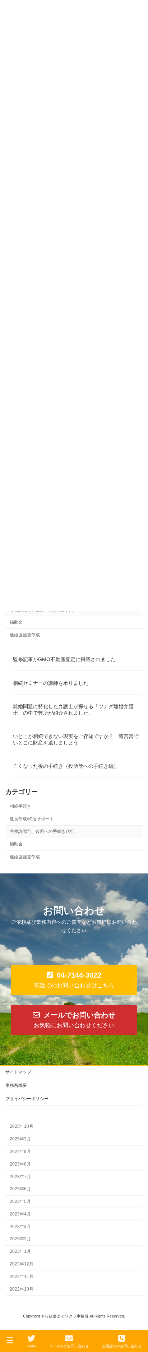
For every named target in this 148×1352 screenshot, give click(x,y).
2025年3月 (20, 1138)
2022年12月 (21, 1263)
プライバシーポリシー (26, 1098)
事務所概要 (16, 1085)
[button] (74, 980)
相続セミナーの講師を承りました (50, 683)
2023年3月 (20, 1226)
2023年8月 (20, 1163)
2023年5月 (20, 1201)
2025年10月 (21, 1126)
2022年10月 (21, 1288)
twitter (31, 1346)
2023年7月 (20, 1176)
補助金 (16, 622)
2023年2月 (20, 1238)
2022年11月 (21, 1276)
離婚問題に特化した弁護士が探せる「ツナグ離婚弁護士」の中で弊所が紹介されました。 (73, 709)
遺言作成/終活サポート (32, 819)
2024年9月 (20, 1151)
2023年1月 (20, 1251)
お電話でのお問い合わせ (122, 1346)
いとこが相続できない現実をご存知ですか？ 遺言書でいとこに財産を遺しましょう (76, 739)
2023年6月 (20, 1188)
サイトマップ (18, 1072)
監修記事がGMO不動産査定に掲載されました (64, 660)
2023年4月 (20, 1214)
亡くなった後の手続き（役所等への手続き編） (66, 766)
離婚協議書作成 (25, 634)
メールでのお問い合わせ (69, 1346)
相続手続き (20, 806)
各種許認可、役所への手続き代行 (42, 831)
